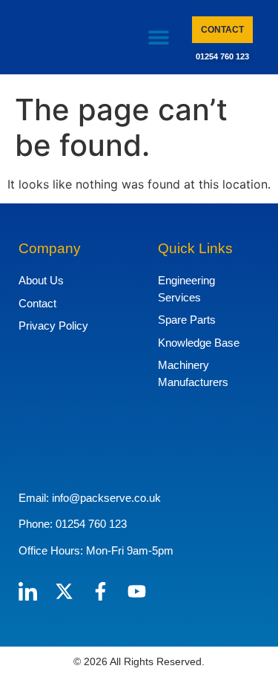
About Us (41, 280)
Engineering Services (186, 289)
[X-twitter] (64, 591)
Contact (37, 303)
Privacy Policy (53, 325)
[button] (158, 37)
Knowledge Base (198, 342)
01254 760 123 (222, 56)
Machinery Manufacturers (193, 373)
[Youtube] (137, 591)
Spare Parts (187, 319)
